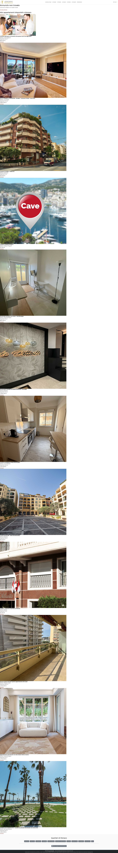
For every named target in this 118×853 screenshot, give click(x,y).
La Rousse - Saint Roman (60, 841)
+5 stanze (74, 2)
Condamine (38, 841)
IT (116, 2)
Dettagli (2, 42)
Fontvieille (44, 841)
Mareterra (27, 841)
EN (115, 2)
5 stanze (69, 2)
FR (113, 2)
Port (92, 841)
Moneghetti (81, 841)
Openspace (79, 2)
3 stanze (59, 2)
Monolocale (48, 2)
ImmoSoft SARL (51, 850)
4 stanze (64, 2)
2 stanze (54, 2)
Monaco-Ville (74, 841)
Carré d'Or (32, 841)
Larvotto (68, 841)
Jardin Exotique (51, 841)
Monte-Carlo (87, 841)
